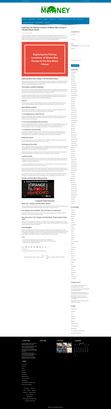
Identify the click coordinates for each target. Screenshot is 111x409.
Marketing (73, 249)
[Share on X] (29, 247)
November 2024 (74, 116)
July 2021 (73, 199)
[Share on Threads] (45, 247)
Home (74, 19)
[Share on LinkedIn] (32, 247)
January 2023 (73, 161)
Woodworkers (73, 276)
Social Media (73, 266)
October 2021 (73, 192)
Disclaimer (45, 19)
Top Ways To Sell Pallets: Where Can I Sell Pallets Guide (55, 257)
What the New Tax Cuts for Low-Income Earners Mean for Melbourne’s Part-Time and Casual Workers (79, 297)
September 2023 (74, 145)
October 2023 (73, 143)
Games (72, 230)
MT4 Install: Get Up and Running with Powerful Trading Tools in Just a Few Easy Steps (39, 241)
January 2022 (73, 186)
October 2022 (73, 168)
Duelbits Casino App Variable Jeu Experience (31, 242)
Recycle (72, 262)
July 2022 (73, 174)
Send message (75, 65)
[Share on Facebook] (26, 247)
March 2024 (73, 132)
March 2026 (73, 83)
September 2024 (74, 120)
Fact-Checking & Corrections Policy (64, 19)
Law (72, 245)
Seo (72, 264)
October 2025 (73, 93)
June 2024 (73, 126)
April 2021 (73, 203)
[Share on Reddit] (40, 247)
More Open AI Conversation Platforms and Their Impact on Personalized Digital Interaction (29, 350)
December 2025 (74, 89)
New (72, 251)
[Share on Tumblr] (43, 247)
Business (73, 218)
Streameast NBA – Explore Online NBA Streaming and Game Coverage (29, 344)
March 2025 (73, 108)
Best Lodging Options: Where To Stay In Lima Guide (34, 256)
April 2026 (73, 81)
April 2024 (73, 130)
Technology (73, 272)
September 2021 (74, 195)
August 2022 (73, 172)
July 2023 (73, 149)
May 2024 (73, 128)
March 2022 (73, 182)
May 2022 (73, 178)
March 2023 (73, 157)
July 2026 (73, 74)
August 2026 (73, 72)
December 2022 (74, 163)
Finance (72, 226)
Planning (72, 255)
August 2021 (73, 197)
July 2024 (73, 124)
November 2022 (74, 166)
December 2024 (74, 114)
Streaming (73, 270)
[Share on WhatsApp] (34, 247)
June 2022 (73, 176)
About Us (25, 19)
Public (72, 257)
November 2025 (74, 91)
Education (73, 222)
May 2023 (73, 153)
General (72, 237)
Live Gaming (73, 247)
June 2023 (73, 151)
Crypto (72, 220)
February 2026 (73, 85)
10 (74, 348)
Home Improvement (75, 241)
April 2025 (73, 105)
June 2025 (73, 101)
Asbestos (73, 212)
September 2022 (74, 170)
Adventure (73, 210)
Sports (72, 268)
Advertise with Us (32, 19)
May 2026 (73, 79)
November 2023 (74, 141)
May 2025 (73, 103)
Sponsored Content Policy (28, 22)
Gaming (72, 233)
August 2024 (73, 122)
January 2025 (73, 112)
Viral (56, 407)
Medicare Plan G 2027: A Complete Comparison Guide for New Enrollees (29, 358)
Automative (73, 214)
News (27, 249)
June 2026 (73, 76)
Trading (72, 274)
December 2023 (74, 139)
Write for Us (47, 22)
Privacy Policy (80, 19)
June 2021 (73, 201)
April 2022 (73, 180)
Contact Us (39, 19)
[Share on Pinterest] (37, 247)
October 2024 (73, 118)
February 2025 (73, 110)
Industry (72, 243)
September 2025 (74, 95)
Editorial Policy (52, 19)
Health (72, 239)
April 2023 (73, 155)
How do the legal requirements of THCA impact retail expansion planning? (29, 347)
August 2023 (73, 147)
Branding (72, 216)
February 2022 (73, 184)
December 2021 (74, 188)
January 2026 (73, 87)
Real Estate (73, 259)
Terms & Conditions (39, 22)
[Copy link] (48, 247)
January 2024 (73, 137)
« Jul (75, 355)
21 (83, 350)
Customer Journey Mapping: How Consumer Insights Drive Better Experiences (38, 239)
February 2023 (73, 159)
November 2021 (74, 190)
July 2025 (73, 99)
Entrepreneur (73, 224)
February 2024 (73, 134)
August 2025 (73, 97)
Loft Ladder (73, 278)
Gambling (73, 228)
